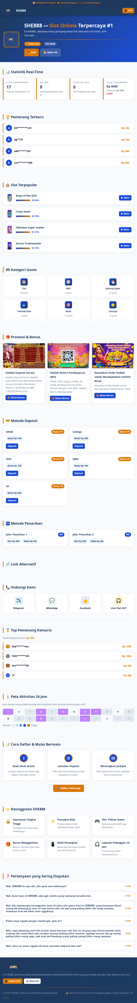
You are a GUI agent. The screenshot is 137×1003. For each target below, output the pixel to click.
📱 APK (128, 10)
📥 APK (31, 52)
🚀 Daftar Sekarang (68, 788)
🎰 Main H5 (50, 52)
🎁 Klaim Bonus (16, 397)
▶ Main (125, 197)
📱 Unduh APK (13, 981)
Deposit (12, 446)
